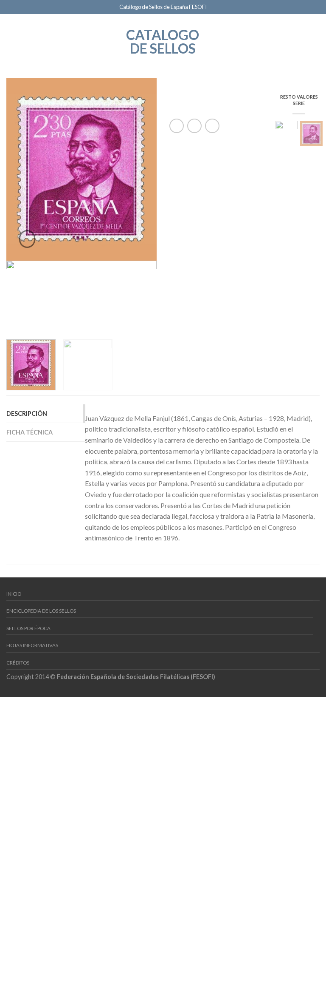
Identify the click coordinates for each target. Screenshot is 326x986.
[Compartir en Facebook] (176, 126)
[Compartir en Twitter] (194, 126)
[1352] (81, 169)
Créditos (17, 662)
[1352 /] (311, 133)
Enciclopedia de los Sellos (41, 611)
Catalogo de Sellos (162, 40)
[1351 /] (286, 133)
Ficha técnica (29, 432)
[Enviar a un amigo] (212, 126)
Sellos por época (28, 628)
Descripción (26, 413)
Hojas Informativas (32, 645)
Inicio (13, 594)
